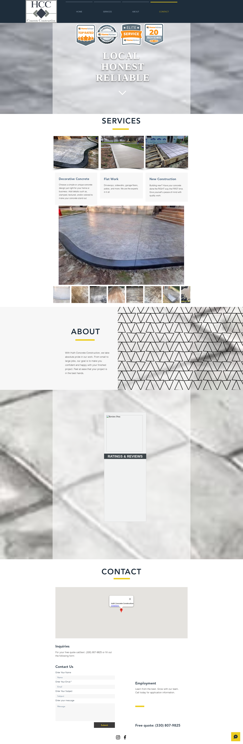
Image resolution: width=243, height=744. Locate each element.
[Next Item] (185, 245)
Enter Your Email (63, 682)
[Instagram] (118, 737)
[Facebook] (125, 737)
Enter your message (65, 700)
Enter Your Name (63, 672)
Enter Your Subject (64, 691)
